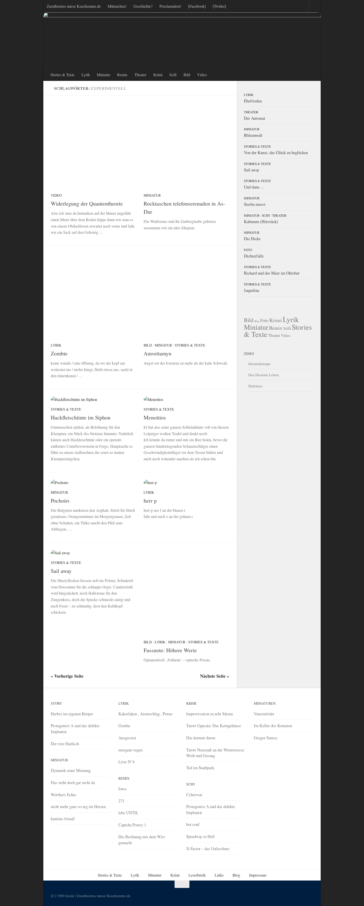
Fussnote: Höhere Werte (170, 650)
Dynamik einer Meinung (71, 770)
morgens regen (130, 750)
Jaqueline (251, 290)
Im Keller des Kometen (273, 725)
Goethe (124, 725)
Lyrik (85, 74)
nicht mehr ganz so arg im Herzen (78, 806)
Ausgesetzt (127, 738)
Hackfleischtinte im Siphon (80, 417)
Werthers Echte (63, 794)
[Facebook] (197, 6)
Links (219, 875)
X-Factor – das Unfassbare (207, 848)
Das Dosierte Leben (263, 374)
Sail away (61, 570)
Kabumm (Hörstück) (261, 221)
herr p (150, 500)
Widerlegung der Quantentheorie (87, 203)
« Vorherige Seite (67, 676)
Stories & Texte (63, 74)
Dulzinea (255, 385)
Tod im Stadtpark (200, 767)
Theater (140, 74)
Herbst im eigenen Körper (72, 714)
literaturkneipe (259, 363)
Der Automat (254, 118)
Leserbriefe (197, 875)
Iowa (122, 788)
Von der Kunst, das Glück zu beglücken (276, 152)
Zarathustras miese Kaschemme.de (74, 6)
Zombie (59, 353)
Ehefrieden (253, 101)
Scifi (173, 74)
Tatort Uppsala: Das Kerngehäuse (213, 725)
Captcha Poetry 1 (132, 825)
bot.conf (193, 824)
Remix (122, 74)
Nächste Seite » (214, 676)
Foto (248, 250)
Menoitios (155, 417)
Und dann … (254, 187)
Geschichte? (143, 6)
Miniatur (103, 74)
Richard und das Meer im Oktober (272, 273)
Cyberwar (194, 794)
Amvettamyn (157, 353)
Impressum (257, 875)
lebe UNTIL (128, 812)
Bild (186, 74)
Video (202, 74)
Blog (256, 321)
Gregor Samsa (265, 738)
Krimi (157, 74)
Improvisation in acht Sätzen (209, 714)
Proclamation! (170, 6)
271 (121, 801)
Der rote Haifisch (65, 743)
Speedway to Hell (200, 836)
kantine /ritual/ (63, 818)
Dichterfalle (254, 256)
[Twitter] (219, 6)
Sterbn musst (254, 204)
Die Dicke (252, 238)
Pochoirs (60, 500)
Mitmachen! (117, 6)
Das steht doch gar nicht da (73, 782)
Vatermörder (264, 714)
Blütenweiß (253, 135)
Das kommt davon (200, 738)
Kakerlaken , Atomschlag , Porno (145, 714)
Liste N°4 (126, 762)
